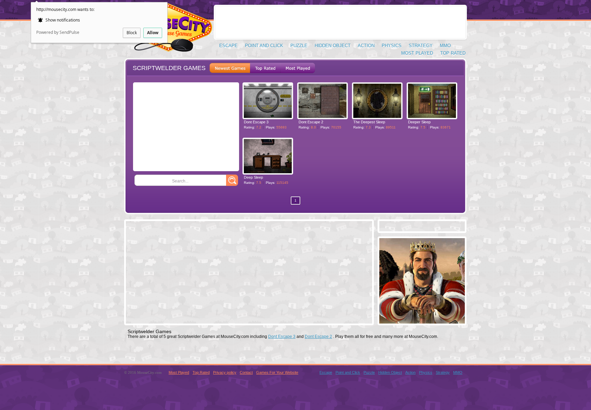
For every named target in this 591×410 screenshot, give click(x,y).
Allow (152, 33)
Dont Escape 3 (256, 122)
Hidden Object (333, 45)
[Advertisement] (340, 22)
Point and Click (264, 45)
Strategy (421, 45)
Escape (228, 45)
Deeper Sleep (419, 122)
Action (366, 45)
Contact (246, 372)
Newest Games (230, 68)
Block (132, 33)
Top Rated (452, 53)
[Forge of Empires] (422, 322)
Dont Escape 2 (311, 122)
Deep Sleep (253, 177)
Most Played (417, 53)
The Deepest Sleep (369, 122)
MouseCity (167, 30)
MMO (445, 45)
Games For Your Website (277, 372)
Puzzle (298, 45)
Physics (392, 45)
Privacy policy (224, 372)
